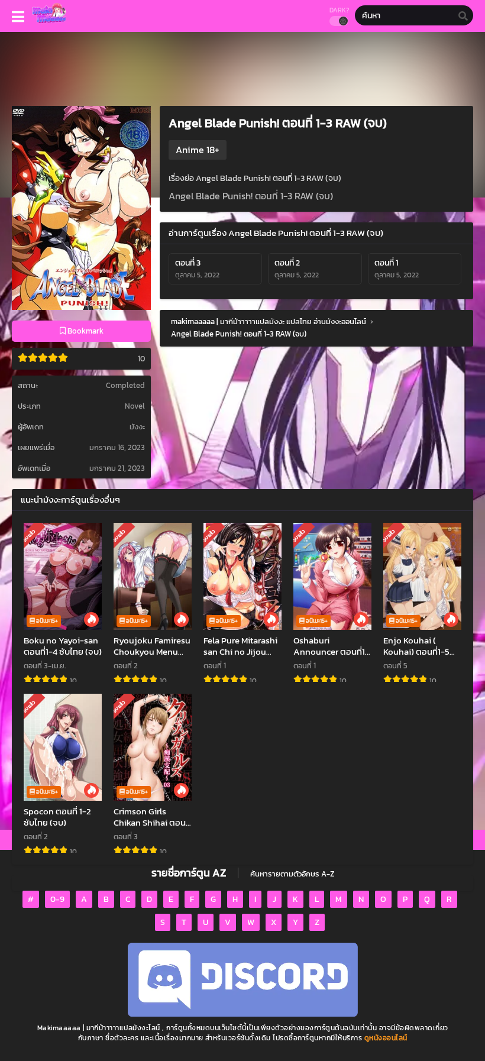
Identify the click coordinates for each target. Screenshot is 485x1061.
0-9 (57, 899)
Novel (135, 406)
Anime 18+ (197, 150)
